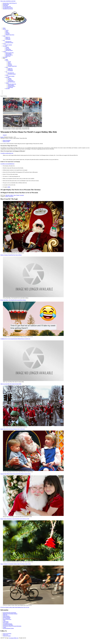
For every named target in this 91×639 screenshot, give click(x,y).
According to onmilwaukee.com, (6, 153)
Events (4, 43)
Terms (4, 620)
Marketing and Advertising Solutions (10, 613)
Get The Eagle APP (7, 6)
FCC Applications (6, 618)
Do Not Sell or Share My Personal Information (12, 626)
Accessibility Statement (7, 623)
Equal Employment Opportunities (9, 612)
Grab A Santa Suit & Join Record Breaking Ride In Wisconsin (12, 429)
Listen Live (7, 37)
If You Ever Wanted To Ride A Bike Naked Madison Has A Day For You (14, 607)
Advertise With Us (9, 54)
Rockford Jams (6, 4)
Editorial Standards (6, 617)
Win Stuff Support (9, 50)
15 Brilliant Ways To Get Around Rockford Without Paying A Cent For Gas (15, 338)
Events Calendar (8, 44)
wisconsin (22, 195)
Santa (14, 195)
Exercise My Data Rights (8, 624)
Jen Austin (7, 33)
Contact (4, 51)
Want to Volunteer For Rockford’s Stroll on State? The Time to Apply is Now (15, 563)
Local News (11, 196)
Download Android (9, 42)
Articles (6, 196)
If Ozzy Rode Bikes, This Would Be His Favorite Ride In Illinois (13, 300)
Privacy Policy (6, 622)
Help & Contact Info (9, 52)
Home (4, 28)
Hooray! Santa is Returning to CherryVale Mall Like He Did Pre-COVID (14, 518)
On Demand (7, 39)
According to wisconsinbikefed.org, (7, 163)
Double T (7, 32)
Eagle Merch (5, 5)
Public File (5, 614)
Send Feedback (8, 53)
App (4, 40)
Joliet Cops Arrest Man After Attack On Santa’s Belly (10, 383)
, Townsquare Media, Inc (13, 637)
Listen (4, 35)
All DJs (6, 30)
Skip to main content (4, 1)
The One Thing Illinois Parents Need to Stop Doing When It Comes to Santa (15, 473)
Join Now (7, 48)
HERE (9, 187)
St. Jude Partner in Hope (8, 7)
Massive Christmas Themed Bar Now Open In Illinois (11, 254)
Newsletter (5, 57)
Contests (7, 47)
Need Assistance (6, 615)
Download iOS (8, 41)
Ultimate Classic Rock (9, 34)
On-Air (4, 29)
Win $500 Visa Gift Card (8, 8)
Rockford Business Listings (8, 628)
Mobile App (7, 38)
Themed (17, 195)
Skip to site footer (12, 1)
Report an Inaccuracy (7, 619)
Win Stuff (5, 45)
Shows (6, 31)
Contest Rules (8, 49)
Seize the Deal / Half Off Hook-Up (10, 3)
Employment (7, 56)
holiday (11, 195)
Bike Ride (8, 195)
